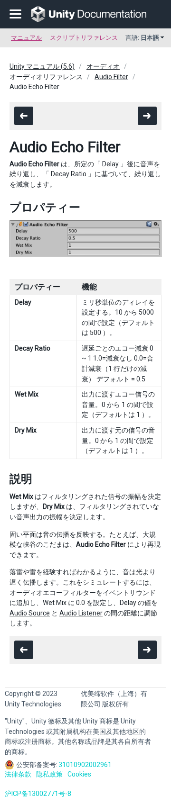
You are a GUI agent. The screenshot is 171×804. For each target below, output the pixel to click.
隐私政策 (49, 774)
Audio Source (30, 613)
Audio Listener (81, 613)
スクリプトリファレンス (84, 37)
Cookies (79, 774)
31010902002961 (85, 764)
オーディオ (103, 66)
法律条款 (18, 774)
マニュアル (26, 37)
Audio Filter (111, 77)
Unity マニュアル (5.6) (42, 66)
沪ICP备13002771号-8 (38, 793)
